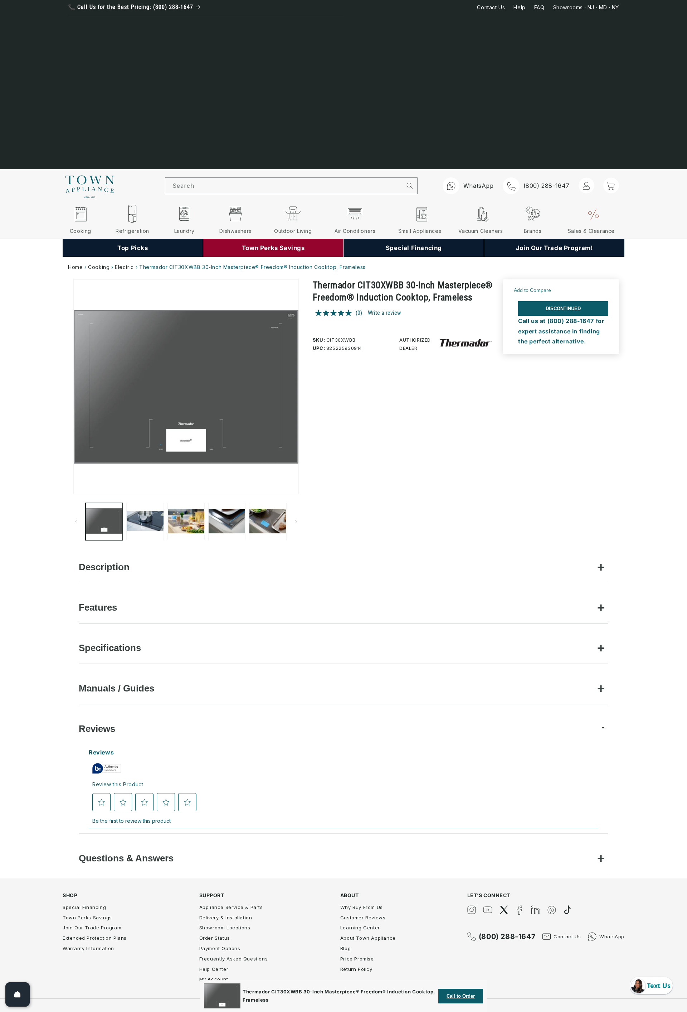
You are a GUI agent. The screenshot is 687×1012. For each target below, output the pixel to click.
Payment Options (219, 948)
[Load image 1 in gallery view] (104, 521)
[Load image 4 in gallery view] (226, 521)
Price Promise (357, 959)
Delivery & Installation (225, 917)
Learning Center (360, 927)
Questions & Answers (126, 858)
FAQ (539, 7)
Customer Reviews (363, 917)
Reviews (97, 728)
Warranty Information (88, 948)
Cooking (98, 267)
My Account (213, 979)
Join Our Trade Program (92, 927)
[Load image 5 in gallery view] (267, 521)
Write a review (384, 312)
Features (98, 607)
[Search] (410, 186)
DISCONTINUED (563, 308)
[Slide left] (76, 521)
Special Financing (84, 907)
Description (104, 567)
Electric (124, 267)
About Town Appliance (368, 938)
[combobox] (283, 186)
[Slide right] (296, 521)
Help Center (214, 969)
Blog (345, 948)
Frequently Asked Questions (233, 959)
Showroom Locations (224, 927)
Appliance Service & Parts (231, 907)
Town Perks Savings (87, 917)
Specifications (110, 647)
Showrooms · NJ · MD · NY (586, 7)
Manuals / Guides (116, 688)
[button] (611, 185)
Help (519, 7)
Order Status (214, 938)
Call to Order (461, 996)
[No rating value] (335, 313)
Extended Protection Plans (95, 938)
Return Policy (356, 969)
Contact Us (491, 7)
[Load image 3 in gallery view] (186, 521)
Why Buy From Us (361, 907)
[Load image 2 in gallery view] (145, 521)
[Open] (17, 994)
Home (75, 267)
